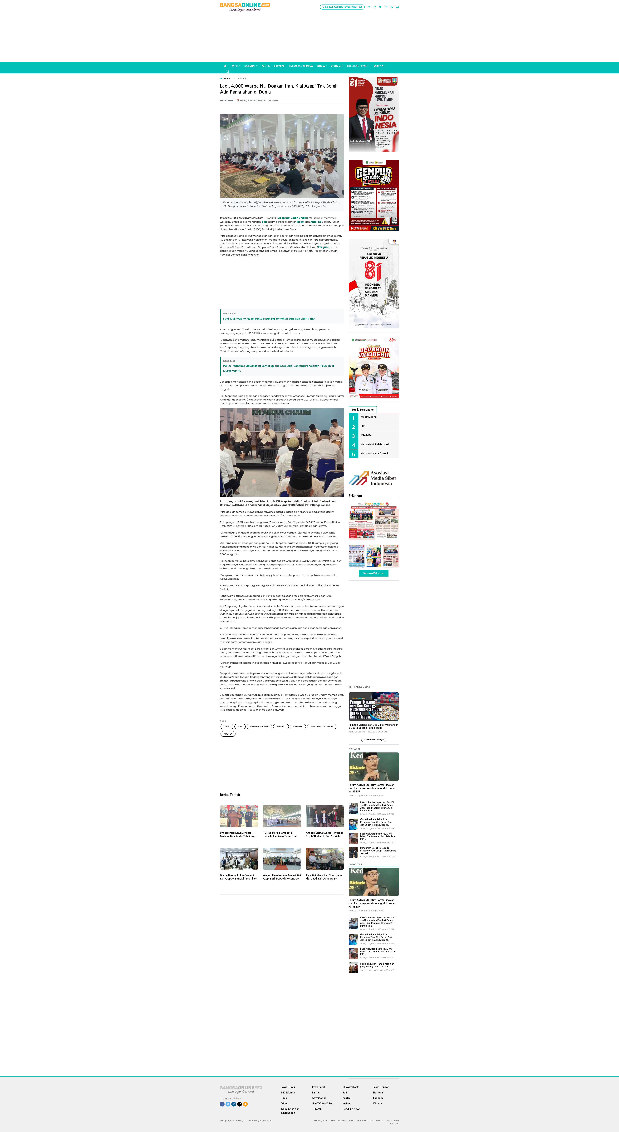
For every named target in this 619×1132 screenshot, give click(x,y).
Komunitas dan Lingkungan (290, 1111)
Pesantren (355, 864)
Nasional (249, 65)
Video (284, 1103)
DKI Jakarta (288, 1092)
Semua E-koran (373, 573)
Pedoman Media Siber (342, 1120)
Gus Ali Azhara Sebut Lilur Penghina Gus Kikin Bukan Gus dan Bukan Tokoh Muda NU (376, 822)
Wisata (377, 1103)
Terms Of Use (392, 1120)
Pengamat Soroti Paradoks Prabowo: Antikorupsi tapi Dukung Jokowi (378, 851)
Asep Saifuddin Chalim (293, 218)
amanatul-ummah (259, 726)
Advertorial (319, 1098)
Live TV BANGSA (322, 1103)
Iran (264, 221)
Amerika (315, 221)
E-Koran (355, 496)
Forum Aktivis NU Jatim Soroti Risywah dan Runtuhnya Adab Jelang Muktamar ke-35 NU (372, 788)
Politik (265, 65)
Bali (345, 1092)
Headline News (351, 1109)
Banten (316, 1092)
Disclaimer (361, 1120)
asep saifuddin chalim (321, 726)
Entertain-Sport (357, 65)
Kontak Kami (393, 1123)
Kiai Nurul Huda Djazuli (374, 453)
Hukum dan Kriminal (301, 65)
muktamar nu (369, 417)
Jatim (234, 65)
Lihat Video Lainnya (374, 739)
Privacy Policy (376, 1120)
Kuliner (347, 1103)
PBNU (364, 426)
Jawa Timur (288, 1087)
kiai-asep (297, 726)
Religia (321, 65)
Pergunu (323, 247)
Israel (301, 221)
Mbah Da (366, 435)
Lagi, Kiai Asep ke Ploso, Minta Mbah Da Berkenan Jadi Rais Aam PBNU (269, 319)
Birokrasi (279, 65)
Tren (284, 1098)
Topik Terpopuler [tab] (362, 409)
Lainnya (378, 65)
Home (227, 78)
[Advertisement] (309, 38)
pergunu (281, 726)
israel (227, 726)
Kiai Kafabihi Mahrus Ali (375, 444)
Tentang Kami (321, 1120)
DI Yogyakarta (351, 1087)
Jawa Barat (318, 1087)
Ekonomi (336, 65)
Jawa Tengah (381, 1087)
